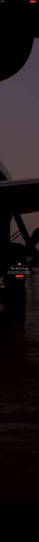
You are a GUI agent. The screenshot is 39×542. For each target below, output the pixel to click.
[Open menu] (37, 1)
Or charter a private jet (19, 278)
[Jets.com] (2, 1)
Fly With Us (32, 1)
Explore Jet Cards (19, 276)
